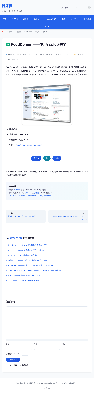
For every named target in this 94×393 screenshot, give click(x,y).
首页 (5, 19)
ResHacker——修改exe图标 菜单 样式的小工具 (28, 245)
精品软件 (11, 59)
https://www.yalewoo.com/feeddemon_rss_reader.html (29, 196)
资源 (63, 19)
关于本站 (64, 8)
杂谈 (47, 26)
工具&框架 (51, 19)
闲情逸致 (87, 19)
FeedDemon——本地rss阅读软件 (39, 44)
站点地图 (47, 388)
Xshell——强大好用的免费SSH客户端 (23, 280)
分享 (57, 158)
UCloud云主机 (73, 383)
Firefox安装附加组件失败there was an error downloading (69, 217)
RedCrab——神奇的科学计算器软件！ (24, 255)
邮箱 (35, 344)
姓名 (7, 344)
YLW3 (64, 383)
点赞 (36, 158)
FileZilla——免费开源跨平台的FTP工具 (24, 275)
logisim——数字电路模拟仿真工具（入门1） (26, 250)
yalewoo (11, 54)
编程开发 (38, 19)
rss (17, 59)
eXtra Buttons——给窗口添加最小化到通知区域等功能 (30, 265)
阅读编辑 (17, 32)
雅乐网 (7, 6)
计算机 (26, 19)
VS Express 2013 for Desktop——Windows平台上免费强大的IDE (35, 270)
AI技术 (15, 19)
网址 (63, 344)
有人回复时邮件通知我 (19, 365)
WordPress (50, 383)
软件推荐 (74, 19)
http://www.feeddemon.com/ (28, 145)
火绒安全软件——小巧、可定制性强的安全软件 (27, 260)
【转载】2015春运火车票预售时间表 (21, 216)
